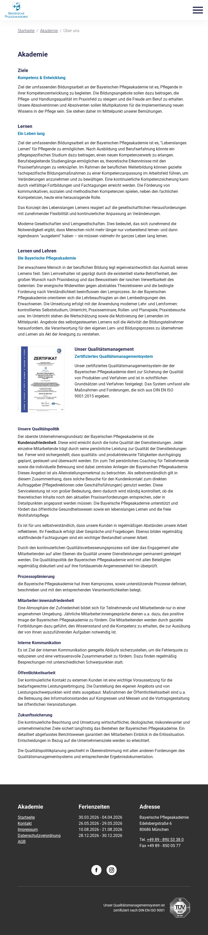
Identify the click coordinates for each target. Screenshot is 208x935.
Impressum (28, 829)
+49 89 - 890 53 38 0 (165, 839)
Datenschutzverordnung (39, 835)
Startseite (26, 817)
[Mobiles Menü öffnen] (198, 9)
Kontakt (25, 823)
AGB (22, 841)
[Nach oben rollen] (197, 924)
